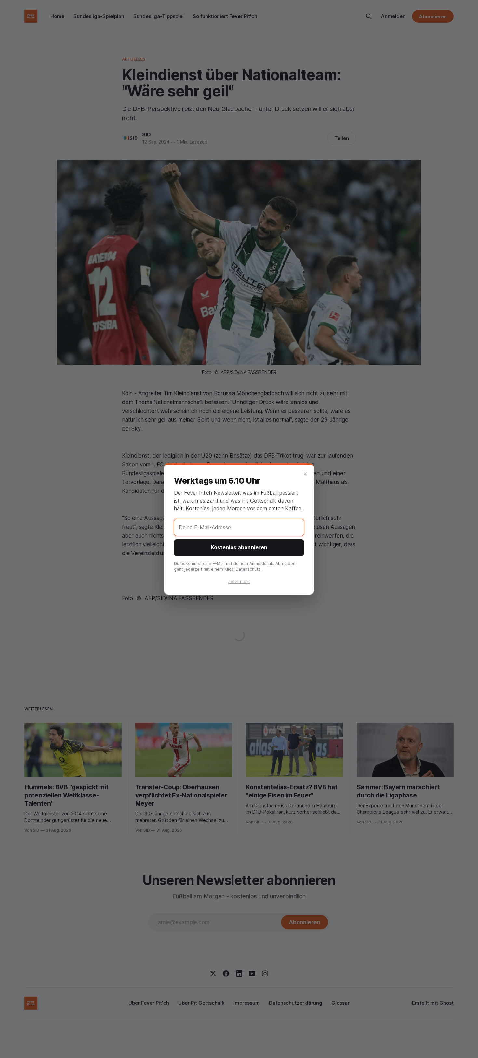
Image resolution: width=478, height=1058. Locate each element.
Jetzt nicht (239, 581)
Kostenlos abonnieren (239, 547)
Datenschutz (248, 569)
